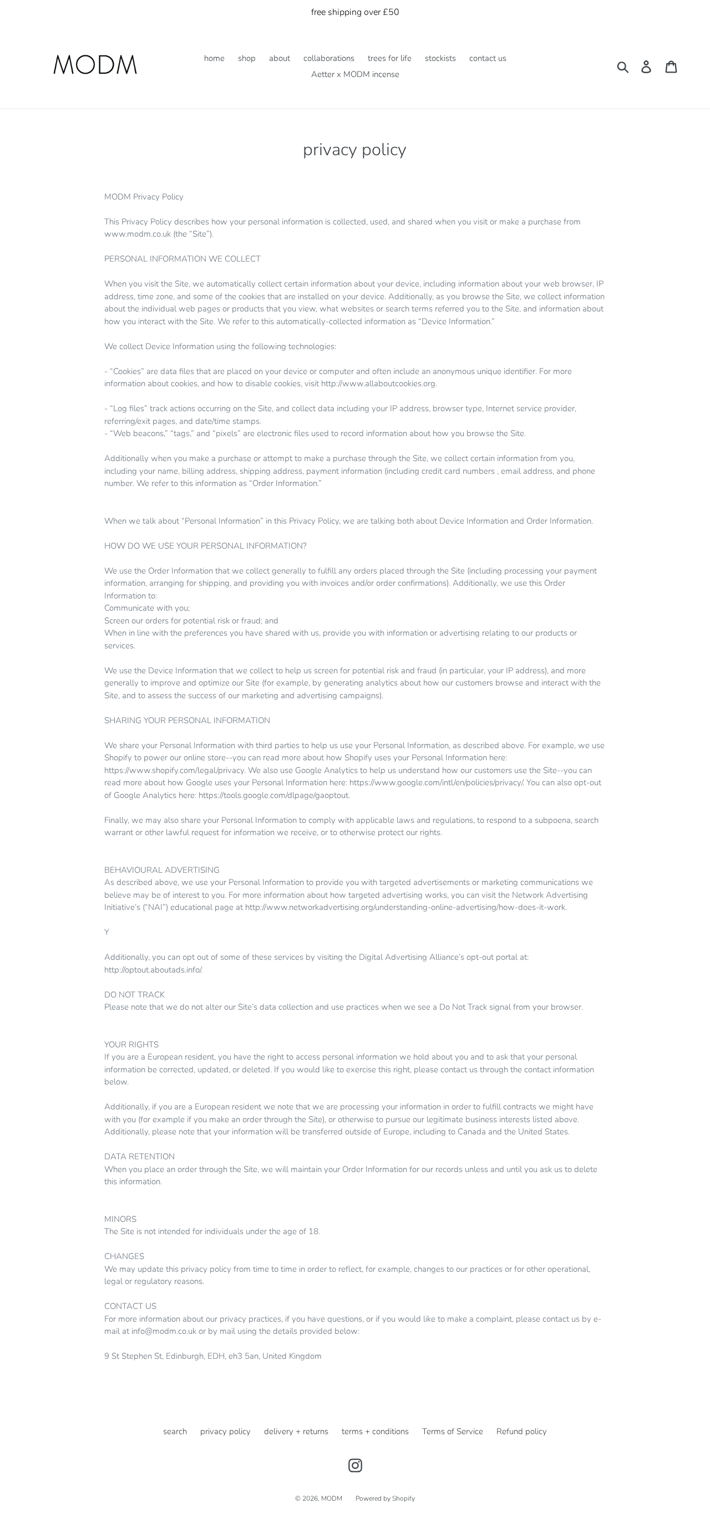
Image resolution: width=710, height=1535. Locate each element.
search (175, 1431)
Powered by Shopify (385, 1498)
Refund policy (521, 1431)
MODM (331, 1498)
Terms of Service (452, 1431)
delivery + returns (296, 1431)
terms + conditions (375, 1431)
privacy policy (225, 1431)
